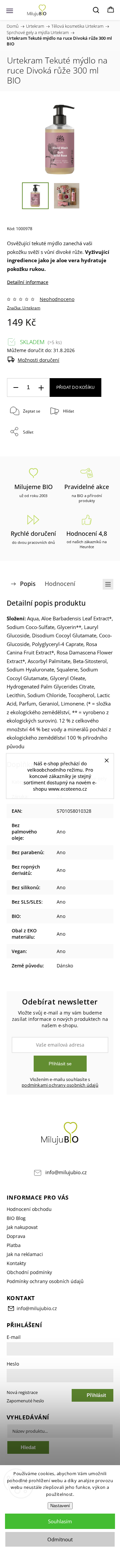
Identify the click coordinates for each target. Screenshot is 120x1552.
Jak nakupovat (22, 1227)
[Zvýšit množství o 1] (41, 388)
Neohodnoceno (57, 299)
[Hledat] (96, 10)
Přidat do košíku (75, 387)
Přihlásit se (60, 1063)
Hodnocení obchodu (29, 1209)
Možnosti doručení (38, 360)
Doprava (16, 1236)
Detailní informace (27, 282)
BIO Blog (16, 1218)
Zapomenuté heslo (25, 1401)
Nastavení (60, 1505)
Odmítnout (60, 1539)
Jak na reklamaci (25, 1254)
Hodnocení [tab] (60, 584)
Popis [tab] (28, 584)
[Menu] (9, 10)
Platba (14, 1245)
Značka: (23, 308)
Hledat (28, 1447)
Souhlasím (60, 1521)
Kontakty (16, 1263)
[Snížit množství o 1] (15, 388)
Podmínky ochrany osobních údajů (45, 1281)
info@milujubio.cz (66, 1172)
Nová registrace (22, 1392)
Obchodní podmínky (29, 1272)
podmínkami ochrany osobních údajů (60, 1085)
